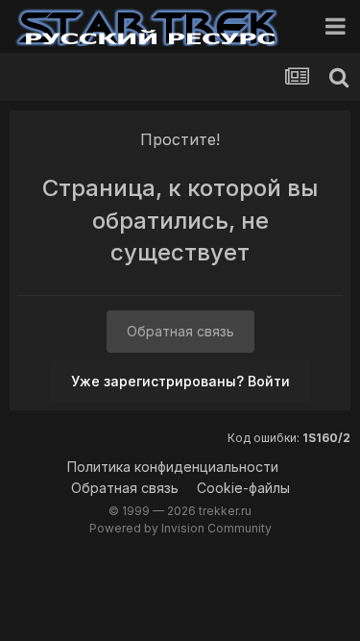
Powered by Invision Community (180, 528)
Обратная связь (180, 331)
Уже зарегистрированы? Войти (180, 381)
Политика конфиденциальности (172, 466)
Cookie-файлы (243, 488)
